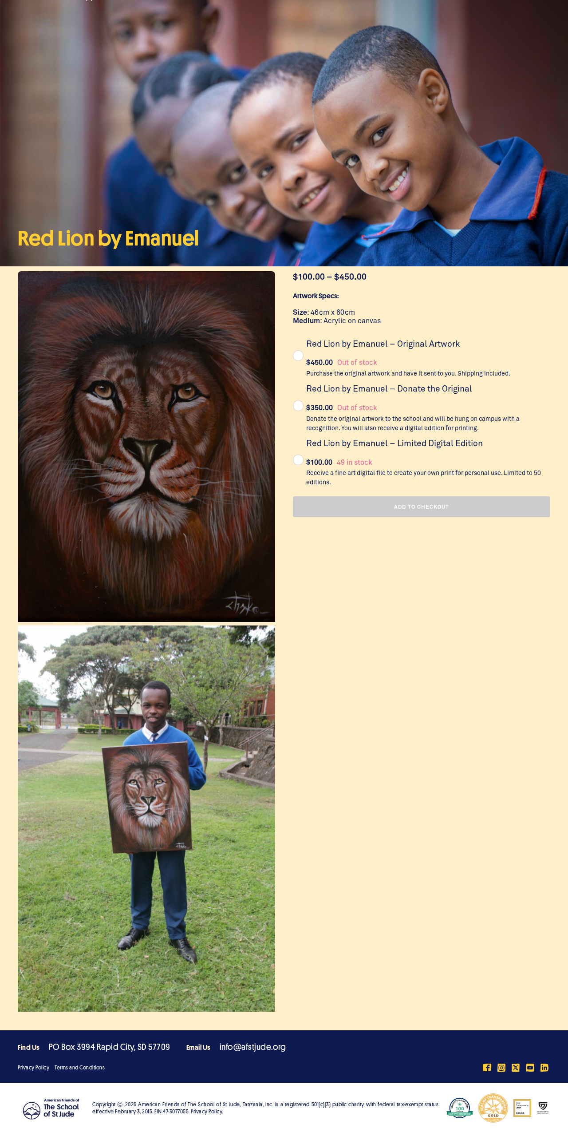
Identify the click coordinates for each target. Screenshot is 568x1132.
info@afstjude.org (253, 1047)
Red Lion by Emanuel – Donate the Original (389, 388)
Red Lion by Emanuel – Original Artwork (383, 343)
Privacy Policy (33, 1067)
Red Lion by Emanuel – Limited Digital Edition (394, 443)
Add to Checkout (421, 506)
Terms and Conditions (80, 1067)
